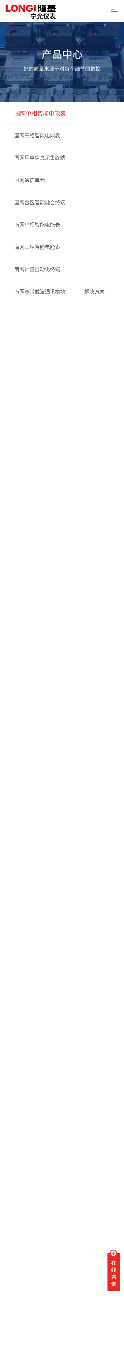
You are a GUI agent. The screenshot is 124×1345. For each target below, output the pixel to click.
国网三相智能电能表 (37, 135)
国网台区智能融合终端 (39, 202)
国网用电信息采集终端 (39, 157)
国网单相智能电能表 (40, 113)
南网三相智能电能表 (37, 246)
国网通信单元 (29, 180)
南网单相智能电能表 (37, 224)
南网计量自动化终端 (37, 269)
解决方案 (94, 291)
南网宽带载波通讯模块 (39, 291)
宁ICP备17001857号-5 (55, 1335)
